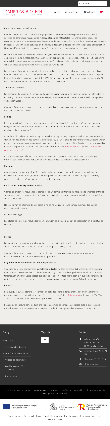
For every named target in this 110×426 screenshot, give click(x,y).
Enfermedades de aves (15, 347)
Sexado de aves (12, 376)
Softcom (63, 393)
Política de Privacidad (73, 146)
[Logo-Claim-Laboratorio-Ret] (24, 11)
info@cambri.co (74, 295)
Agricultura (9, 340)
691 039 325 (100, 359)
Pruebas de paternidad (15, 359)
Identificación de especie (16, 353)
